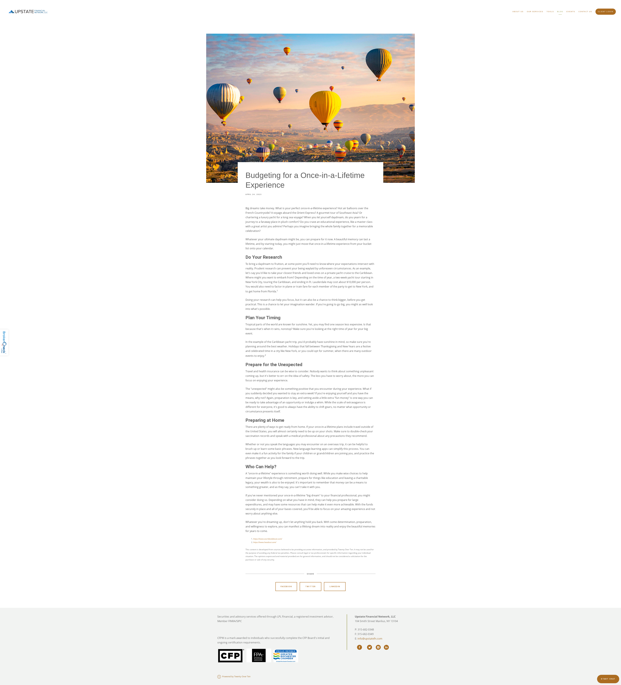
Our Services (535, 11)
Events (571, 11)
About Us (517, 11)
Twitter (310, 587)
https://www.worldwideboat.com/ (267, 538)
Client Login (605, 11)
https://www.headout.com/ (264, 542)
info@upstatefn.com (370, 638)
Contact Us (585, 11)
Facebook (286, 587)
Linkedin (335, 587)
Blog (560, 11)
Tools (550, 11)
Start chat (608, 679)
